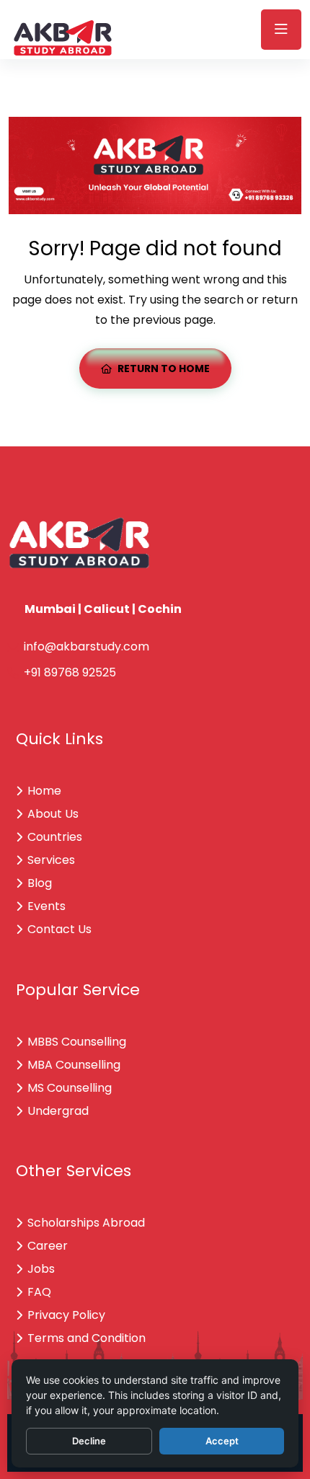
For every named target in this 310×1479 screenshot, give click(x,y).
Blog (39, 883)
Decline (89, 1441)
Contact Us (59, 929)
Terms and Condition (86, 1338)
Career (47, 1245)
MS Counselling (69, 1087)
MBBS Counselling (76, 1041)
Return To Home (164, 368)
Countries (54, 836)
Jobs (41, 1268)
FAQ (39, 1291)
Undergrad (58, 1110)
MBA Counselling (73, 1064)
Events (46, 906)
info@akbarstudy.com (86, 646)
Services (51, 859)
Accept (222, 1441)
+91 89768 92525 (70, 672)
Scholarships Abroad (86, 1222)
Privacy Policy (66, 1315)
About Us (53, 813)
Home (44, 790)
